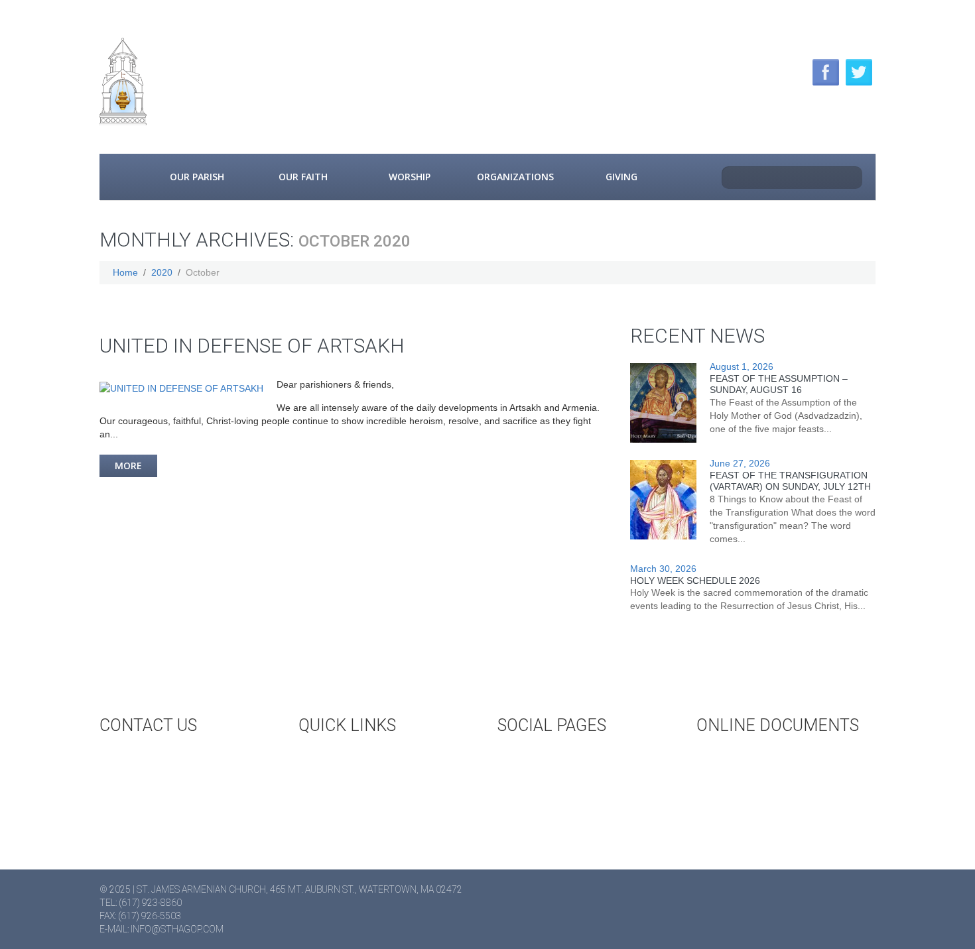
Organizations (515, 176)
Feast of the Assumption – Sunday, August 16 (779, 384)
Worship (409, 176)
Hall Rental (351, 779)
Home (121, 177)
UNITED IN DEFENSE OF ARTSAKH (252, 345)
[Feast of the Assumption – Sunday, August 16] (663, 403)
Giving (621, 176)
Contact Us (152, 757)
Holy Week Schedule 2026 (695, 580)
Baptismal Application (775, 779)
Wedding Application (772, 757)
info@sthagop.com (177, 929)
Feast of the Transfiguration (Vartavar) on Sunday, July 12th (790, 481)
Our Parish (197, 176)
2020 (161, 272)
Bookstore (350, 801)
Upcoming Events (366, 757)
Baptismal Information (778, 801)
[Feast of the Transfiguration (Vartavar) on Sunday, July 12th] (663, 499)
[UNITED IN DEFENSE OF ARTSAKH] (181, 388)
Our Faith (303, 176)
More (128, 465)
